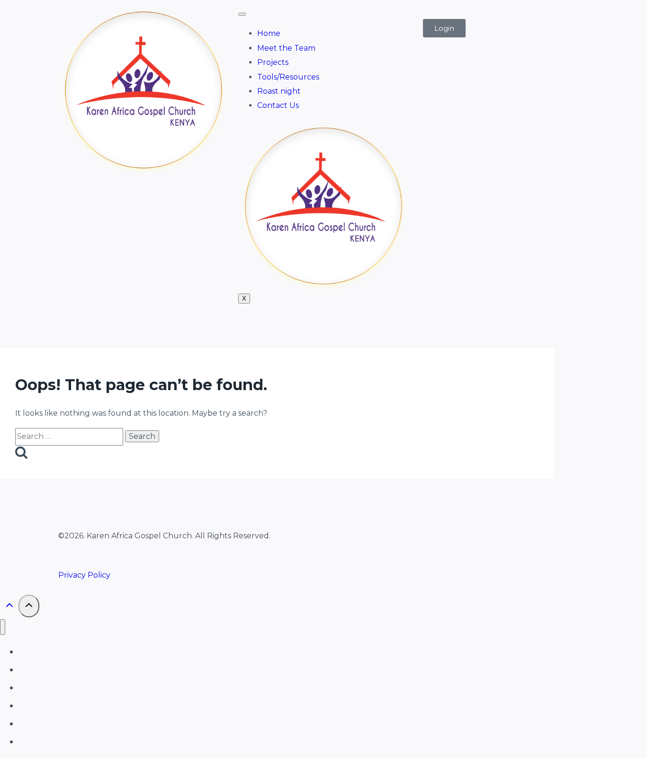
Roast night (279, 91)
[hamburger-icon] (242, 14)
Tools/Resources (288, 76)
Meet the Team (286, 48)
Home (268, 33)
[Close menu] (2, 627)
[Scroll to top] (9, 607)
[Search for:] (70, 436)
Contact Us (278, 105)
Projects (272, 62)
